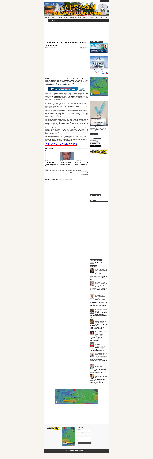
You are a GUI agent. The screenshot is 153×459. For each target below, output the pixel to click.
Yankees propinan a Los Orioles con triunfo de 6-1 (100, 365)
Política (101, 17)
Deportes (47, 17)
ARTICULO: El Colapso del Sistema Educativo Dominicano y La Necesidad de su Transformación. (101, 355)
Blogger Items (84, 450)
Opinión (96, 17)
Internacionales (73, 17)
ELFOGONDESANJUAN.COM (76, 450)
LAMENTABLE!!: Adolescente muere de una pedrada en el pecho (65, 164)
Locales (79, 17)
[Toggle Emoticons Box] (46, 182)
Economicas (53, 17)
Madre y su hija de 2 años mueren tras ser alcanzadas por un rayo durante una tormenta (101, 333)
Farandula (66, 17)
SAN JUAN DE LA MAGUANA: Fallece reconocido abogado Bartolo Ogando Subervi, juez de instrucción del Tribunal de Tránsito (98, 298)
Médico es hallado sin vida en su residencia (101, 310)
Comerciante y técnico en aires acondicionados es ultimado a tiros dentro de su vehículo (100, 321)
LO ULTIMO (53, 20)
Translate (99, 141)
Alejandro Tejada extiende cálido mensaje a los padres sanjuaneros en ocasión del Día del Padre (63, 170)
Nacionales (85, 17)
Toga (46, 20)
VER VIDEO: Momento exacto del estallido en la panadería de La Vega (81, 164)
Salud (106, 17)
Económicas (60, 17)
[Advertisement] (76, 30)
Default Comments (61, 179)
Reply (47, 47)
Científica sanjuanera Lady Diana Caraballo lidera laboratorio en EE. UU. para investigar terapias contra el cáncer (101, 271)
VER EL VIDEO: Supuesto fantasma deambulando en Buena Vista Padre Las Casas (52, 164)
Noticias (91, 17)
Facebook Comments (68, 179)
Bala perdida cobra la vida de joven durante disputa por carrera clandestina (101, 376)
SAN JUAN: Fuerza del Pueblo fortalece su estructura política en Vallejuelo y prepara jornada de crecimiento (101, 284)
